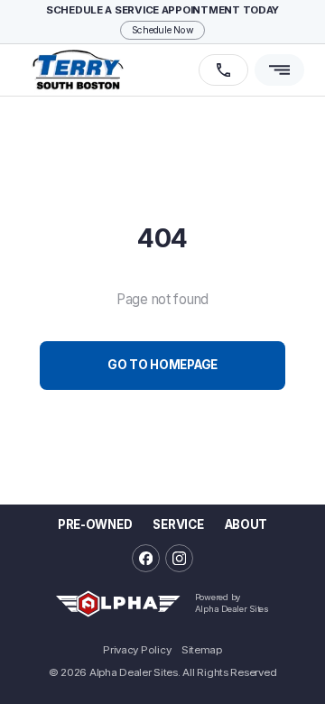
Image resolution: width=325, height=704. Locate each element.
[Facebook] (146, 558)
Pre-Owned (95, 524)
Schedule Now (163, 30)
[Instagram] (179, 558)
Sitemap (201, 650)
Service (178, 524)
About (246, 524)
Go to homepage (162, 364)
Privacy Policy (137, 650)
